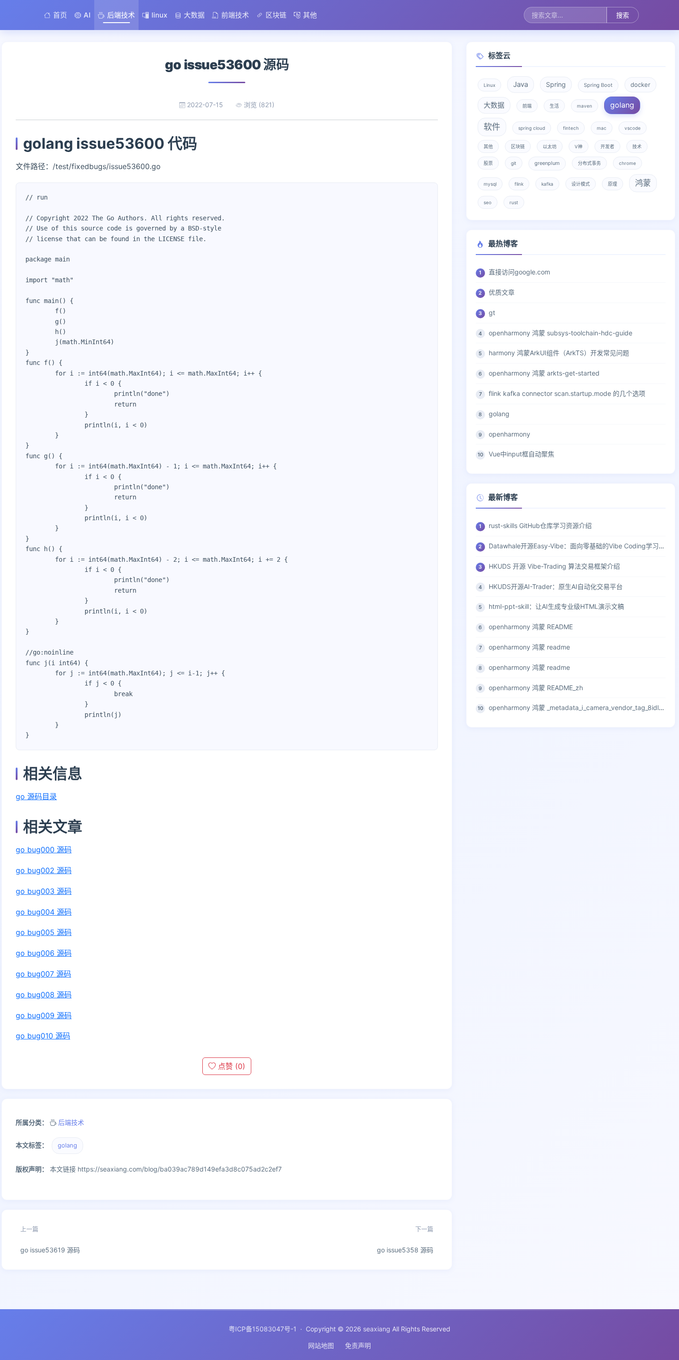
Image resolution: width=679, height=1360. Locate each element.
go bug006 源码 (44, 953)
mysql (490, 184)
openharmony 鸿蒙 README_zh (536, 688)
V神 (578, 146)
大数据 (194, 15)
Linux (489, 85)
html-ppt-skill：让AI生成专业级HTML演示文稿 (556, 606)
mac (601, 128)
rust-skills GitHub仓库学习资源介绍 (540, 525)
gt (492, 312)
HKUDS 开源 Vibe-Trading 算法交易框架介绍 (554, 566)
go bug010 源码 (43, 1035)
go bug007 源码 (43, 973)
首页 (60, 15)
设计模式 (580, 184)
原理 (612, 184)
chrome (627, 163)
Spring (556, 84)
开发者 (607, 146)
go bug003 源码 (44, 891)
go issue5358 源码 (405, 1239)
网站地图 (321, 1345)
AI (87, 15)
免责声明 (358, 1345)
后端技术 (121, 15)
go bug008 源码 (44, 994)
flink (519, 184)
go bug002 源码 (44, 870)
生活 (554, 106)
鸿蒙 (643, 183)
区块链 (276, 15)
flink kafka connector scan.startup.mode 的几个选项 (567, 393)
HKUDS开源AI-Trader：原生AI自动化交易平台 (556, 586)
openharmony (509, 434)
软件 (492, 127)
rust (513, 202)
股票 (488, 163)
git (513, 163)
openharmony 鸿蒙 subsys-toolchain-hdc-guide (560, 333)
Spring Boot (598, 85)
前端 (527, 106)
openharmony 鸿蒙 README (531, 627)
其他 (310, 15)
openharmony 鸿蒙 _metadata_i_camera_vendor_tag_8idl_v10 (580, 707)
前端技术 (235, 15)
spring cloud (531, 128)
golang (67, 1145)
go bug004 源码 (44, 912)
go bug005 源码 (44, 932)
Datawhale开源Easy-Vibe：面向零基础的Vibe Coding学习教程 (580, 546)
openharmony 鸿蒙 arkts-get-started (544, 373)
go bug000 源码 (44, 849)
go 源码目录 (36, 796)
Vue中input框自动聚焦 (521, 454)
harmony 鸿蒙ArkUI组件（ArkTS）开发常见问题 (559, 353)
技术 (637, 146)
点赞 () (230, 1066)
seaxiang (376, 1329)
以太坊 (550, 146)
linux (159, 15)
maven (584, 106)
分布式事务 (589, 163)
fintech (571, 128)
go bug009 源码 (44, 1015)
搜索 (622, 15)
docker (640, 84)
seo (487, 202)
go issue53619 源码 (50, 1239)
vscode (632, 128)
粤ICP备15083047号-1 (263, 1329)
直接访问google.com (519, 272)
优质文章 (502, 292)
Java (520, 84)
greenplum (547, 163)
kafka (547, 184)
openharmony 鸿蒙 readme (529, 647)
